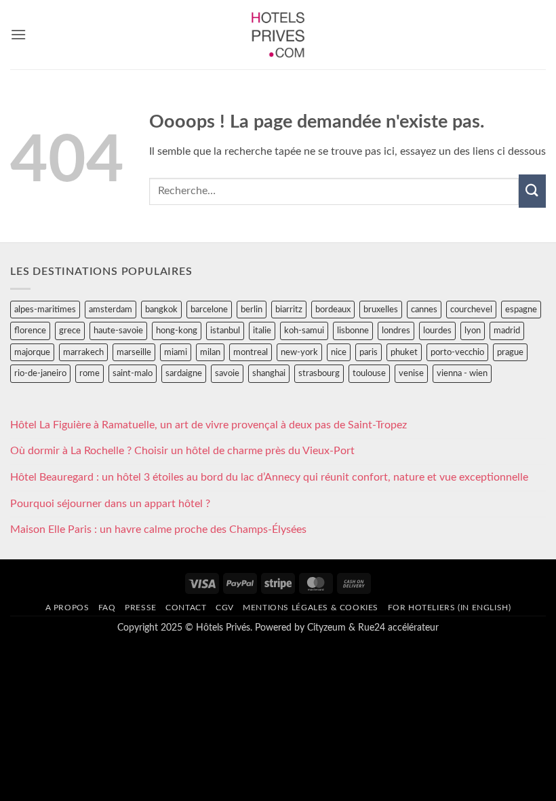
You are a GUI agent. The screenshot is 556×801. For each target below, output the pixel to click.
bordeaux (333, 309)
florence (30, 331)
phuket (404, 352)
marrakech (83, 352)
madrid (507, 331)
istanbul (225, 331)
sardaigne (183, 373)
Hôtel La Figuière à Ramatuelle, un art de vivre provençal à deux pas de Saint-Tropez (208, 425)
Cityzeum (326, 627)
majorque (32, 352)
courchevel (471, 309)
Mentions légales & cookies (310, 607)
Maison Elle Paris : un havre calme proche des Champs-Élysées (158, 529)
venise (411, 373)
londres (396, 331)
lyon (472, 331)
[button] (18, 34)
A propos (67, 607)
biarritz (288, 309)
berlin (251, 309)
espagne (521, 309)
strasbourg (319, 373)
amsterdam (110, 309)
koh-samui (304, 331)
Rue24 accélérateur (398, 627)
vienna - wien (462, 373)
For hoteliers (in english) (449, 607)
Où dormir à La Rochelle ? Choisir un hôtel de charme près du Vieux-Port (182, 450)
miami (175, 352)
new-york (299, 352)
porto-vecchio (457, 352)
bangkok (161, 309)
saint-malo (133, 373)
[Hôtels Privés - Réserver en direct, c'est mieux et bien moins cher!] (278, 34)
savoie (227, 373)
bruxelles (380, 309)
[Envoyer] (532, 191)
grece (70, 331)
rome (89, 373)
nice (338, 352)
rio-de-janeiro (40, 373)
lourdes (437, 331)
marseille (134, 352)
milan (210, 352)
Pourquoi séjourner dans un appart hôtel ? (110, 503)
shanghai (268, 373)
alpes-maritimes (45, 309)
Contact (185, 607)
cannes (424, 309)
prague (510, 352)
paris (368, 352)
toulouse (369, 373)
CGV (225, 607)
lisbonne (353, 331)
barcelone (209, 309)
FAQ (107, 607)
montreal (250, 352)
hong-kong (176, 331)
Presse (141, 607)
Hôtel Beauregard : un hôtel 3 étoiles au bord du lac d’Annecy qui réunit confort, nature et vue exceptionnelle (269, 477)
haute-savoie (118, 331)
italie (262, 331)
